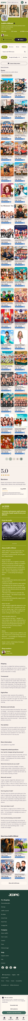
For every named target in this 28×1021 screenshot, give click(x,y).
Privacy (7, 981)
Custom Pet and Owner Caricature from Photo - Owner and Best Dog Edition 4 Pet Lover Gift (21, 346)
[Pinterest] (10, 967)
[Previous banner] (2, 10)
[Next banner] (25, 10)
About (17, 46)
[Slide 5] (15, 543)
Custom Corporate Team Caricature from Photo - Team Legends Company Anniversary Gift (20, 262)
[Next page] (21, 459)
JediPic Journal (5, 910)
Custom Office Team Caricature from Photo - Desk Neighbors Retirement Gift (21, 283)
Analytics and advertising (14, 1012)
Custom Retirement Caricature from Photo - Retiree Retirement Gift (20, 177)
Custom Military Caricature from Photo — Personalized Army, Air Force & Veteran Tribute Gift (7, 115)
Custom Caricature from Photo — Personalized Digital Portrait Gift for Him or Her (7, 178)
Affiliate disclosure (14, 985)
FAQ (2, 959)
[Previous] (4, 531)
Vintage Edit (4, 925)
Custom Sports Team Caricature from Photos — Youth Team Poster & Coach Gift (7, 136)
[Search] (22, 2)
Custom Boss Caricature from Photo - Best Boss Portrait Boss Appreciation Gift (7, 262)
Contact (3, 963)
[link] (7, 88)
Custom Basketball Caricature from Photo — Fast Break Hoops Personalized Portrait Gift (20, 304)
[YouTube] (14, 967)
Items (4, 46)
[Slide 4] (14, 543)
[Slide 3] (13, 543)
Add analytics (14, 1009)
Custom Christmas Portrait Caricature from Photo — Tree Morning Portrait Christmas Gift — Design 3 (20, 241)
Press (2, 944)
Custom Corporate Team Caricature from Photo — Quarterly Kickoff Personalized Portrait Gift (6, 875)
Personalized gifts (5, 903)
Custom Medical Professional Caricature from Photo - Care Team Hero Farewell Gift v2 (20, 409)
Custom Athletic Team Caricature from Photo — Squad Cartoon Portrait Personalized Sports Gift (6, 346)
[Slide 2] (12, 543)
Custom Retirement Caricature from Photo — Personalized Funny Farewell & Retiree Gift (21, 94)
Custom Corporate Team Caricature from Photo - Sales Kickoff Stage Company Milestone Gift (6, 409)
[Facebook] (2, 967)
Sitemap (3, 907)
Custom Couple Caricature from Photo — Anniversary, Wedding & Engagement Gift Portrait (20, 157)
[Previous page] (6, 459)
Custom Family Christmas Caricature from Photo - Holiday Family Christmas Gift (20, 430)
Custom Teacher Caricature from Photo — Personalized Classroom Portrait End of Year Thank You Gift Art (7, 283)
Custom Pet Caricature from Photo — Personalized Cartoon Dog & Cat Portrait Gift (20, 136)
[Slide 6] (16, 543)
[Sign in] (25, 2)
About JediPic (4, 933)
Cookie (12, 981)
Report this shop (4, 67)
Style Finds (4, 921)
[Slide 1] (11, 543)
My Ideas (3, 914)
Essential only (14, 1005)
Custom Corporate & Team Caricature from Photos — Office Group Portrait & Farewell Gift (20, 115)
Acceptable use (5, 985)
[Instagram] (6, 967)
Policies (24, 46)
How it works (4, 937)
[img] (14, 23)
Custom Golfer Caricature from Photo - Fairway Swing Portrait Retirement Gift (7, 366)
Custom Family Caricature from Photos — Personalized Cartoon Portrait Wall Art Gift (7, 157)
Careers (3, 940)
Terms (2, 981)
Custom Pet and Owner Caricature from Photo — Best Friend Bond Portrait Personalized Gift (20, 875)
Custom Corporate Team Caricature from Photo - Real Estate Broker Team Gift (20, 325)
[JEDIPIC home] (3, 2)
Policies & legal (5, 948)
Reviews (11, 46)
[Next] (23, 531)
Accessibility (19, 981)
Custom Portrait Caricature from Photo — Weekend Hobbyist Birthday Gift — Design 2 (7, 855)
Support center (5, 955)
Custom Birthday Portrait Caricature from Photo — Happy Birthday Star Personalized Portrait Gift (6, 325)
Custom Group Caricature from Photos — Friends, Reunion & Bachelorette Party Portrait (6, 94)
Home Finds (4, 918)
